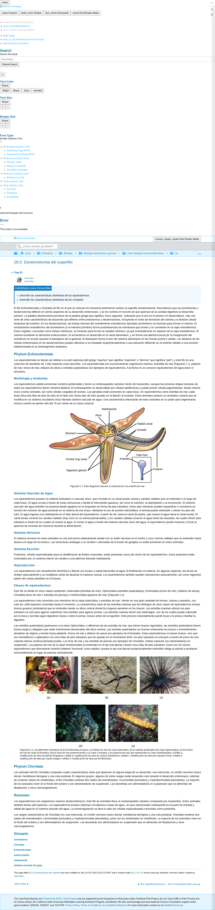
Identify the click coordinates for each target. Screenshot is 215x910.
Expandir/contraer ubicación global (199, 252)
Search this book (8, 54)
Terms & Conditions (91, 905)
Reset (5, 85)
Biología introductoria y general (100, 253)
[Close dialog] (2, 224)
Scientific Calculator (17, 170)
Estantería (47, 253)
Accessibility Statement (114, 905)
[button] (12, 193)
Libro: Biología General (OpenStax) (145, 253)
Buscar (19, 246)
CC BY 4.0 (138, 872)
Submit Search (9, 64)
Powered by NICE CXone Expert (60, 898)
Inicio (28, 253)
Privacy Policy (72, 905)
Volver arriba (20, 884)
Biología (68, 253)
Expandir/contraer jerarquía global (17, 253)
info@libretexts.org (173, 905)
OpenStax (29, 278)
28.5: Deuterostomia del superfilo (44, 872)
